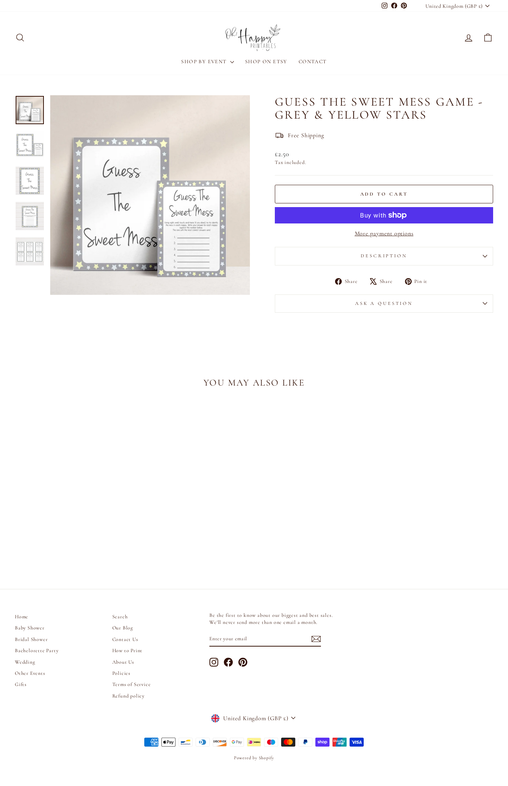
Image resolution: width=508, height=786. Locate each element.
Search (120, 616)
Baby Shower (30, 628)
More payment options (384, 233)
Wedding (25, 662)
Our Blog (122, 628)
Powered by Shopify (254, 757)
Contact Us (125, 639)
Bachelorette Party (36, 650)
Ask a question (384, 303)
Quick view (71, 512)
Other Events (30, 673)
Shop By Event (204, 61)
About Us (123, 662)
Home (21, 616)
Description (384, 256)
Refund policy (128, 696)
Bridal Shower (31, 639)
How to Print (127, 650)
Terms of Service (131, 684)
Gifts (21, 684)
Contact (313, 61)
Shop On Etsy (266, 61)
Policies (121, 673)
